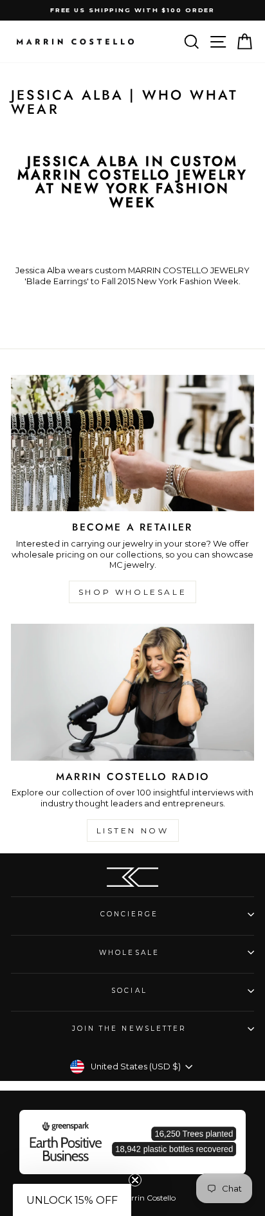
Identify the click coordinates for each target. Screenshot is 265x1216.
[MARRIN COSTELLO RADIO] (132, 692)
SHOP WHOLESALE (132, 592)
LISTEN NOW (132, 830)
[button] (72, 1200)
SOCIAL (129, 990)
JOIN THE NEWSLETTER (129, 1028)
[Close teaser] (135, 1180)
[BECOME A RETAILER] (132, 443)
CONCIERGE (129, 914)
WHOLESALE (129, 952)
